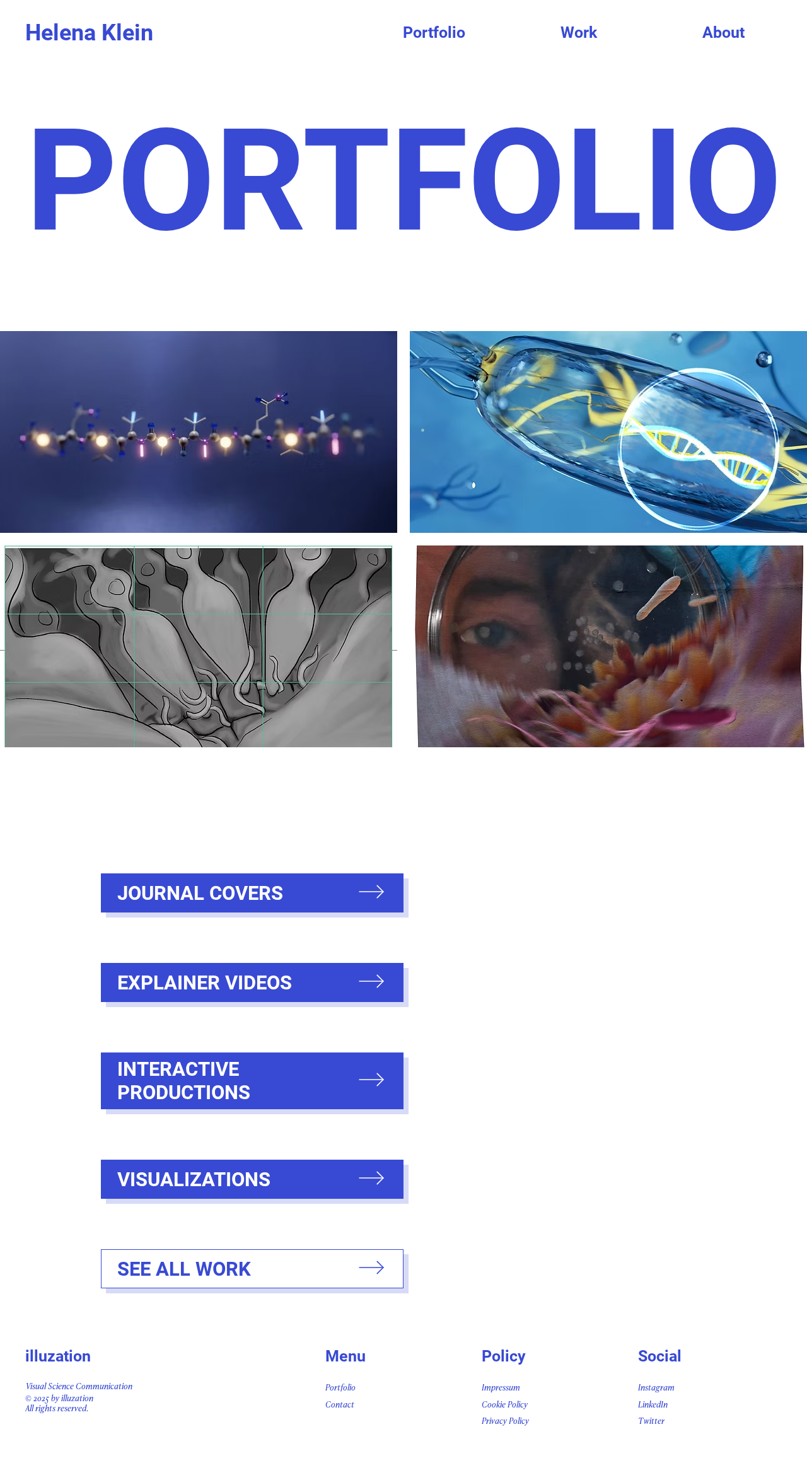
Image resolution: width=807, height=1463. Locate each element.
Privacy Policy (505, 1422)
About (723, 32)
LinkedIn (653, 1405)
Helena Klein (89, 33)
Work (578, 32)
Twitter (651, 1422)
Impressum (501, 1388)
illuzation (58, 1356)
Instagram (656, 1388)
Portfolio (434, 32)
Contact (339, 1405)
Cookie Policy (505, 1405)
